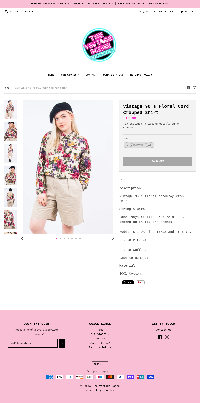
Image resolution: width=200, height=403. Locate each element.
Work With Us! (100, 343)
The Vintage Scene (106, 386)
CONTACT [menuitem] (91, 74)
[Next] (113, 238)
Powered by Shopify (100, 390)
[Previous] (23, 238)
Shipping (151, 123)
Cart (189, 11)
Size (126, 138)
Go (62, 343)
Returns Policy (100, 347)
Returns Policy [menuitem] (141, 74)
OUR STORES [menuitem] (69, 74)
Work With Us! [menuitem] (113, 74)
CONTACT (100, 338)
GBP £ (27, 11)
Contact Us (163, 329)
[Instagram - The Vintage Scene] (194, 88)
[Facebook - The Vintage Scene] (188, 88)
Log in (144, 11)
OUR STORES (98, 334)
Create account (163, 11)
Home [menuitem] (51, 74)
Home (6, 88)
